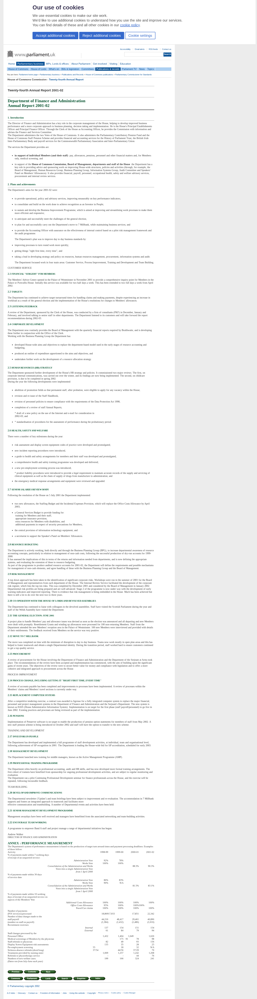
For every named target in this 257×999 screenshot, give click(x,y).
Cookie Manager (129, 993)
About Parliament (80, 63)
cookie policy (130, 25)
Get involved (100, 63)
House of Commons (18, 69)
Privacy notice (103, 993)
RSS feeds (153, 49)
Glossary (22, 993)
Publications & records (108, 69)
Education (125, 63)
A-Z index (11, 993)
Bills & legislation (70, 69)
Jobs (65, 993)
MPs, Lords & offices (57, 63)
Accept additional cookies (55, 35)
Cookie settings (140, 35)
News (142, 69)
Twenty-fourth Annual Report (66, 79)
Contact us (166, 49)
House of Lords (38, 69)
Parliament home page (28, 75)
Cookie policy (116, 993)
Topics (150, 69)
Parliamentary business (30, 63)
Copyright (91, 993)
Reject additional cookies (102, 35)
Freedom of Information (50, 993)
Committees (88, 69)
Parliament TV (129, 69)
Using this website (77, 993)
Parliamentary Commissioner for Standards (133, 75)
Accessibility (125, 49)
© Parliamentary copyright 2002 (24, 986)
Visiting (113, 63)
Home (11, 63)
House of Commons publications (99, 75)
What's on (54, 69)
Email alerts (140, 49)
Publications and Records (73, 75)
